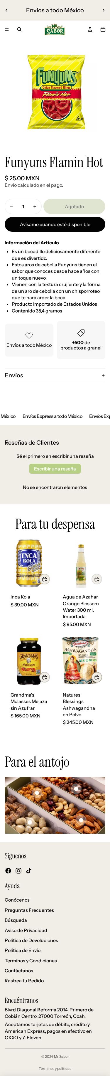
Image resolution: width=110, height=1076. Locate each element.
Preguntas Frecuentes (29, 910)
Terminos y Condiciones (31, 961)
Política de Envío (22, 950)
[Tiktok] (28, 870)
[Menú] (6, 29)
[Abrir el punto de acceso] (37, 793)
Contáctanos (19, 971)
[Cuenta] (90, 29)
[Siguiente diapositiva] (103, 10)
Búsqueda (16, 920)
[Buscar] (19, 29)
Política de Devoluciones (31, 940)
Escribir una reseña (55, 469)
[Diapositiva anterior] (6, 10)
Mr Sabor (61, 1056)
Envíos (14, 375)
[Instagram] (18, 870)
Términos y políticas (55, 1068)
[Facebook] (8, 870)
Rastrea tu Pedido (24, 980)
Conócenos (17, 900)
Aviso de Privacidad (26, 930)
